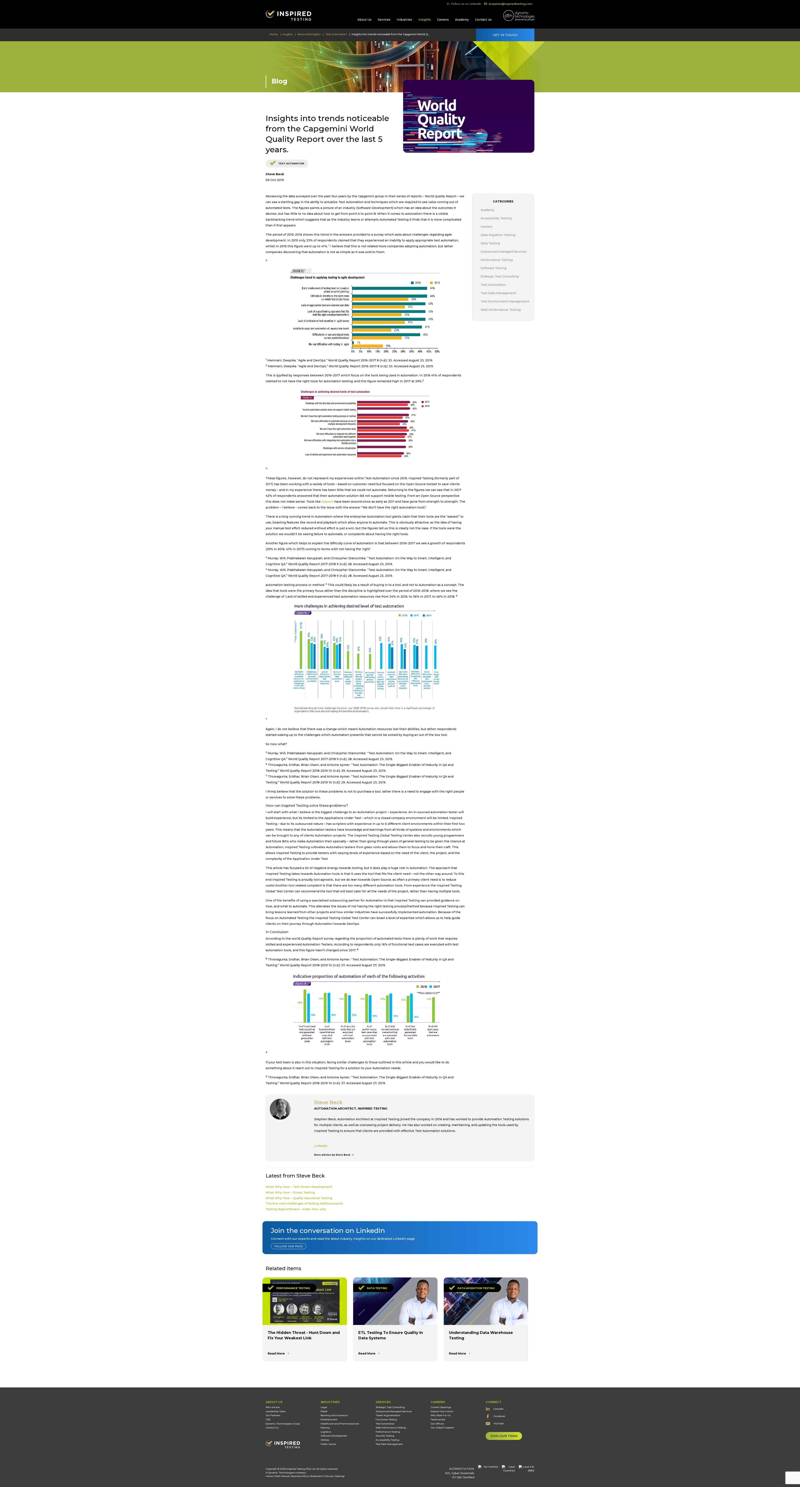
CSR (268, 1419)
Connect (494, 1402)
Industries (404, 19)
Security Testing (385, 1435)
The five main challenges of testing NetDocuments (304, 1203)
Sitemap (340, 1476)
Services (384, 19)
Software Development (334, 1435)
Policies (328, 1476)
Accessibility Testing (387, 1439)
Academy (462, 19)
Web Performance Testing (391, 1427)
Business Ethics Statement (306, 1476)
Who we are (273, 1407)
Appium (327, 501)
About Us (364, 19)
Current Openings (441, 1407)
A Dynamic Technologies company (286, 1472)
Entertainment (329, 1419)
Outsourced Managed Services (394, 1411)
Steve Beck (275, 174)
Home (269, 1476)
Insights (424, 19)
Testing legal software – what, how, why (296, 1209)
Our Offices (437, 1423)
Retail (324, 1411)
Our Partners (273, 1415)
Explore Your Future (442, 1411)
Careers (443, 19)
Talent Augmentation (388, 1415)
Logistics (326, 1431)
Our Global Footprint (442, 1427)
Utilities (325, 1439)
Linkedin (321, 1146)
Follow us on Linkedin (466, 3)
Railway (325, 1427)
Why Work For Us (440, 1415)
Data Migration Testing (476, 1288)
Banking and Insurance (334, 1415)
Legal (324, 1407)
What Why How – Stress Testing (290, 1192)
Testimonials (438, 1419)
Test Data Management (389, 1444)
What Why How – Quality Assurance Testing (299, 1198)
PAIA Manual (282, 1476)
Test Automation (291, 163)
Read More (276, 1353)
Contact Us (483, 19)
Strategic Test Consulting (390, 1407)
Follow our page (288, 1246)
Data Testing (377, 1288)
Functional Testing (386, 1419)
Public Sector (328, 1444)
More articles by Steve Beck (332, 1154)
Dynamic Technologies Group (283, 1423)
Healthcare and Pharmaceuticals (340, 1423)
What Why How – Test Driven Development (299, 1187)
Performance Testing (293, 1288)
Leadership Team (276, 1411)
